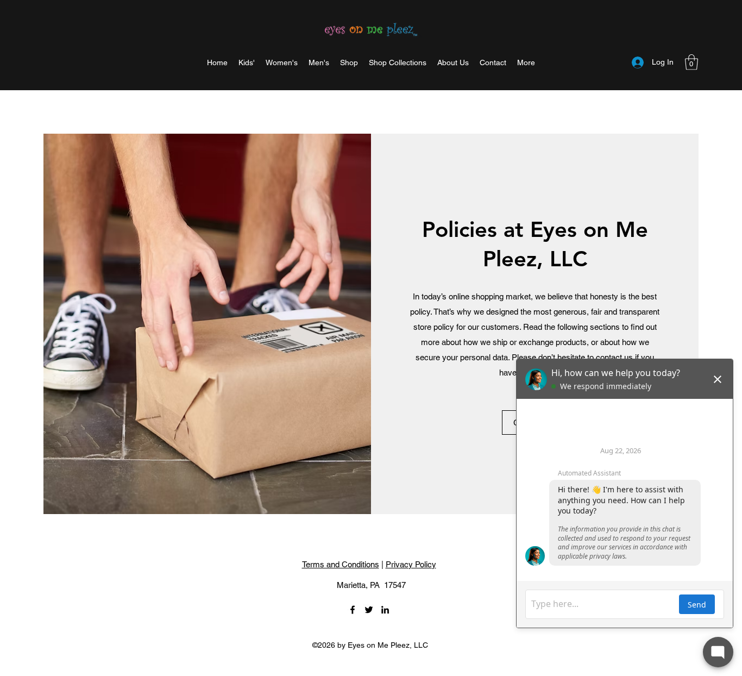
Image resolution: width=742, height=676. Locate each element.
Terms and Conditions (340, 564)
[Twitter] (368, 609)
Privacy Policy (411, 564)
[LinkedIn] (385, 609)
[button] (526, 62)
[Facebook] (352, 609)
